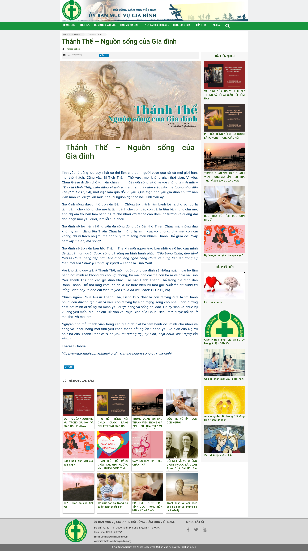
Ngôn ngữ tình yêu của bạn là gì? (223, 255)
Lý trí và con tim (213, 302)
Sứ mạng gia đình (104, 25)
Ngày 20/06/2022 (74, 55)
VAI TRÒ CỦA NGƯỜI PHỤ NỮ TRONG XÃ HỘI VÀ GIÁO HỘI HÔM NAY (224, 95)
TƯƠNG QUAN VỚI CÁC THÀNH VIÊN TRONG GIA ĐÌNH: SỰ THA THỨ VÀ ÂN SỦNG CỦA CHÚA (224, 177)
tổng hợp (201, 25)
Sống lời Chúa (181, 25)
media (216, 25)
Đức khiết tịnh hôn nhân (218, 455)
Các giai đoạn (95, 34)
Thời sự (84, 25)
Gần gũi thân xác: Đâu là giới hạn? (224, 378)
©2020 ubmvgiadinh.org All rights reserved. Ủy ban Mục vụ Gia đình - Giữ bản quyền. (154, 547)
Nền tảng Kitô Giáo (156, 25)
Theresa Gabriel (72, 49)
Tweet (104, 55)
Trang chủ (69, 25)
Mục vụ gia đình (129, 25)
